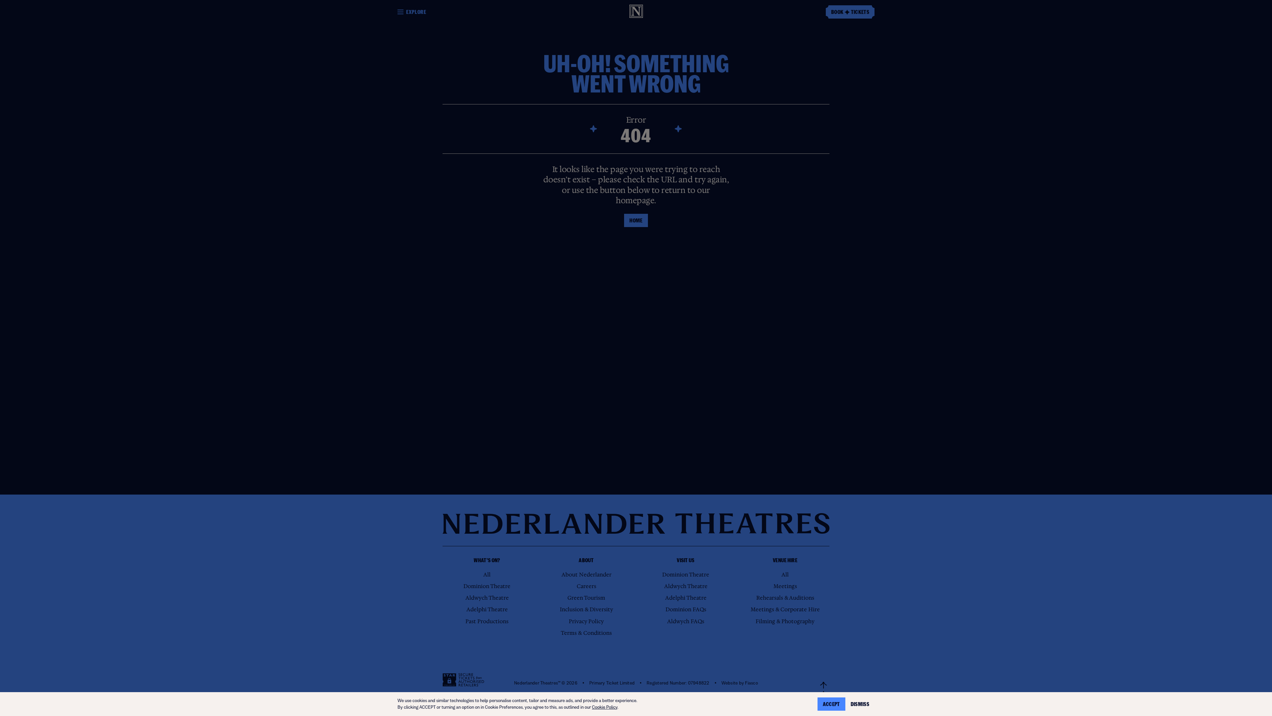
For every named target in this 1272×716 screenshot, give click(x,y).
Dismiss (860, 704)
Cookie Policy (604, 707)
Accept (831, 704)
